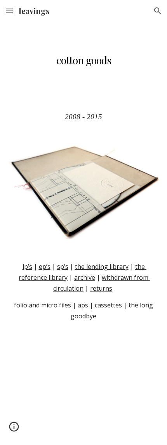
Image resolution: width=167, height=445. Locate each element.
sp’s (62, 266)
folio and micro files (42, 305)
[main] (83, 60)
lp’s (27, 266)
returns (101, 288)
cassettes (108, 305)
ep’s (44, 266)
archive (84, 277)
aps (83, 305)
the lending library (102, 266)
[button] (9, 10)
